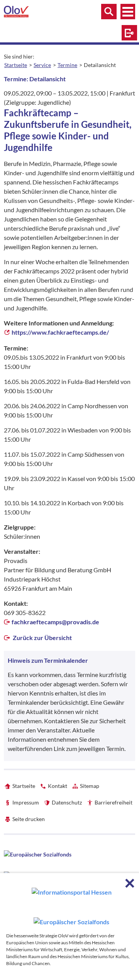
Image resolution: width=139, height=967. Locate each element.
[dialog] (69, 920)
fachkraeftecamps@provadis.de (55, 621)
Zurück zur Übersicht (42, 637)
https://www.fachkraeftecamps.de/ (60, 332)
